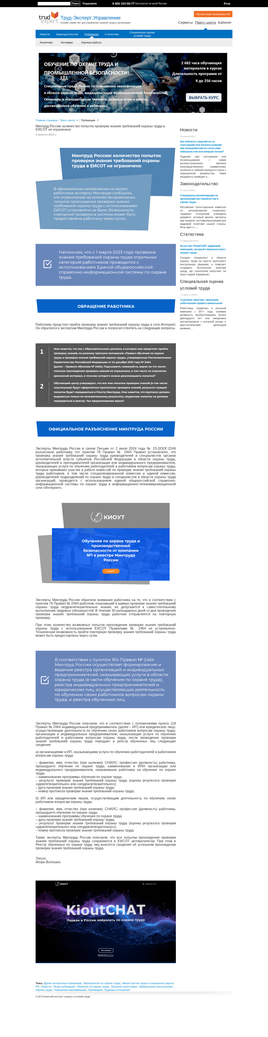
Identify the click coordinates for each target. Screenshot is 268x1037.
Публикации (91, 34)
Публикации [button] (88, 120)
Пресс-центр (205, 22)
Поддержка (89, 3)
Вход (227, 3)
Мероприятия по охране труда (102, 983)
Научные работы (91, 42)
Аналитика (46, 42)
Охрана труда (44, 989)
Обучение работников (124, 986)
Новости (45, 34)
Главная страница (46, 120)
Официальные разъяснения (156, 986)
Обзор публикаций (64, 986)
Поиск (75, 3)
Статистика (112, 34)
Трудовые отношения (117, 989)
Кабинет (225, 22)
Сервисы (185, 22)
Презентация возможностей (213, 14)
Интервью (67, 42)
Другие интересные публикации (63, 983)
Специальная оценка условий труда (142, 34)
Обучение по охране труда (93, 986)
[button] (77, 120)
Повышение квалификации (70, 989)
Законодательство (67, 34)
